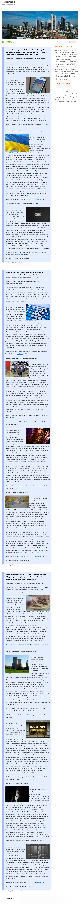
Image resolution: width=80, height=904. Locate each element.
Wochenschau (65, 77)
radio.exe (20, 254)
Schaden (61, 71)
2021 (64, 50)
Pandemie (68, 67)
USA (59, 74)
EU (56, 56)
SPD (72, 71)
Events (21, 9)
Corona (63, 52)
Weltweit (38, 199)
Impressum (30, 9)
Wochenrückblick (65, 75)
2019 (57, 50)
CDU (59, 52)
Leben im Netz (59, 61)
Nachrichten (11, 9)
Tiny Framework (11, 900)
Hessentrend (8, 2)
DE (18, 488)
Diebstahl (74, 54)
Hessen (57, 59)
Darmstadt (70, 52)
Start (3, 9)
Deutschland (66, 54)
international (68, 59)
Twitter (76, 71)
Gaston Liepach (61, 58)
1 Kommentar (25, 890)
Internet (74, 59)
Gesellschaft (68, 58)
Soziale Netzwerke (67, 71)
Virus (63, 74)
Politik (73, 67)
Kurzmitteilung (7, 262)
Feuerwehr (64, 56)
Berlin (72, 50)
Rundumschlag (66, 69)
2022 (67, 50)
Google (73, 58)
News (62, 66)
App (69, 50)
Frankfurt (70, 56)
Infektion (62, 59)
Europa (59, 56)
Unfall (56, 74)
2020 (60, 50)
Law (13, 417)
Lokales (32, 711)
